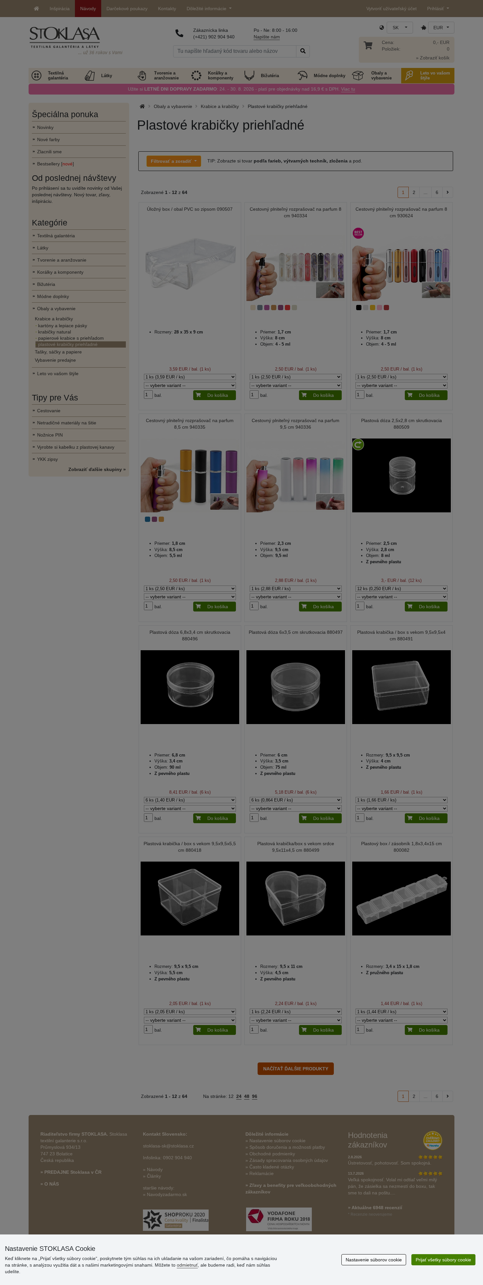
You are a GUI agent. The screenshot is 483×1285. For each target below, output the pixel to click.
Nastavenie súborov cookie (374, 1259)
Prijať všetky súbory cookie (443, 1259)
